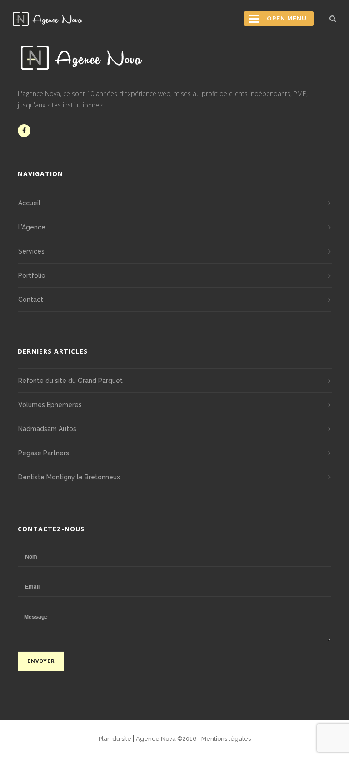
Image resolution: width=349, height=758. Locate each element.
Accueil (29, 203)
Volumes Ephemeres (50, 404)
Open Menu (287, 18)
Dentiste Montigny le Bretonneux (69, 477)
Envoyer (41, 661)
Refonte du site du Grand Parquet (70, 380)
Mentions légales (226, 738)
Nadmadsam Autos (47, 428)
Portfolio (31, 275)
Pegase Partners (43, 453)
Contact (30, 299)
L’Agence (31, 227)
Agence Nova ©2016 (167, 738)
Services (31, 251)
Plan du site (116, 738)
